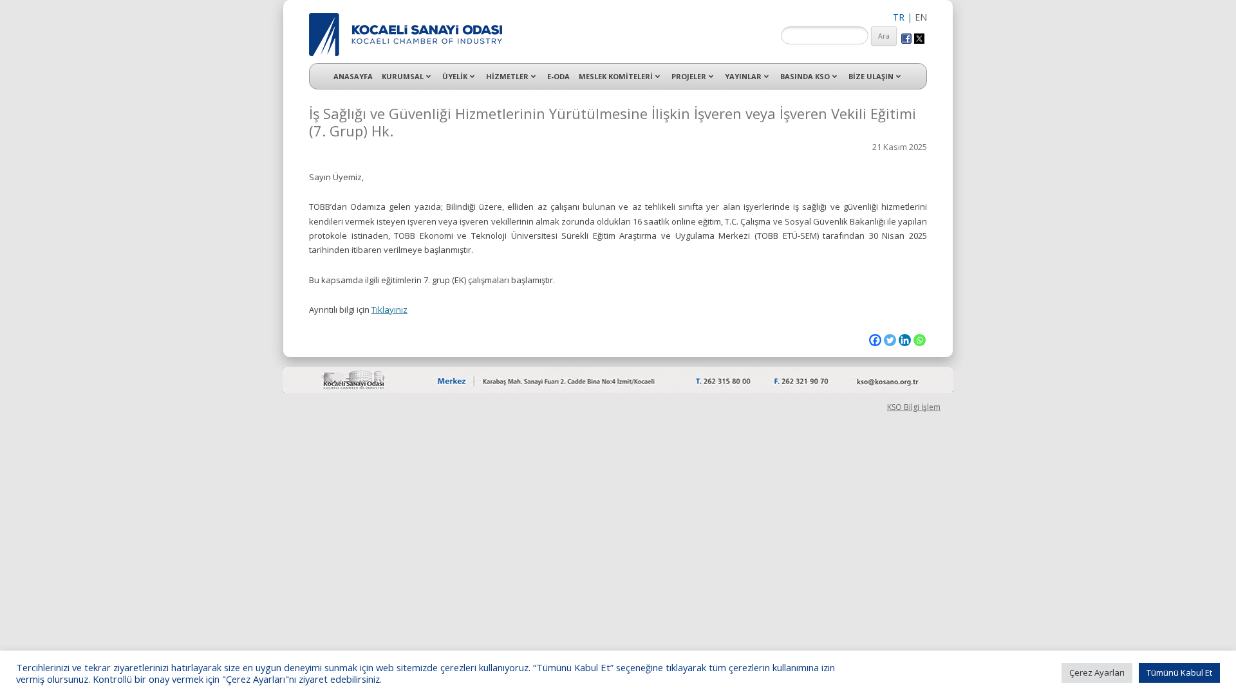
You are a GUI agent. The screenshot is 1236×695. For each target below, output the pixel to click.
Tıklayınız (389, 309)
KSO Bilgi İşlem (914, 407)
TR (898, 17)
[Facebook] (875, 340)
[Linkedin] (905, 340)
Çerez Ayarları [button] (1097, 672)
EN (921, 17)
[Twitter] (890, 340)
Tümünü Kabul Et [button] (1179, 672)
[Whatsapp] (919, 340)
